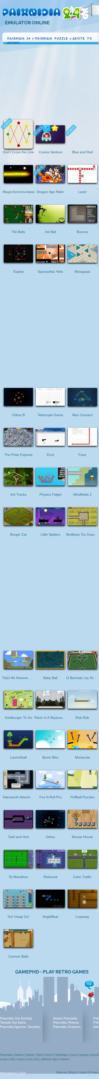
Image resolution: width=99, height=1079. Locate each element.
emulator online (27, 22)
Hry (36, 1059)
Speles (64, 1059)
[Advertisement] (50, 81)
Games (19, 1055)
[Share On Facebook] (84, 47)
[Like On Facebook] (78, 47)
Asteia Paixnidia (65, 1018)
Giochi (49, 1055)
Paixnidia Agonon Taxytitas (20, 1027)
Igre (55, 1059)
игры (4, 1059)
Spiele (30, 1055)
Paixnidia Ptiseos (66, 1022)
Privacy (94, 1072)
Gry (29, 1059)
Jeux (73, 1055)
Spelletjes (61, 1055)
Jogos (21, 1059)
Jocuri (95, 1055)
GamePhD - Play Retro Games (51, 971)
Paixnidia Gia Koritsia (16, 1018)
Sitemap (61, 1072)
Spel (40, 1055)
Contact (82, 1072)
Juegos (83, 1055)
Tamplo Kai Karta (13, 1022)
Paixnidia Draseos (66, 1027)
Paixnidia (6, 1055)
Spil (12, 1059)
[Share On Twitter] (89, 47)
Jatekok (46, 1059)
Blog (72, 1072)
